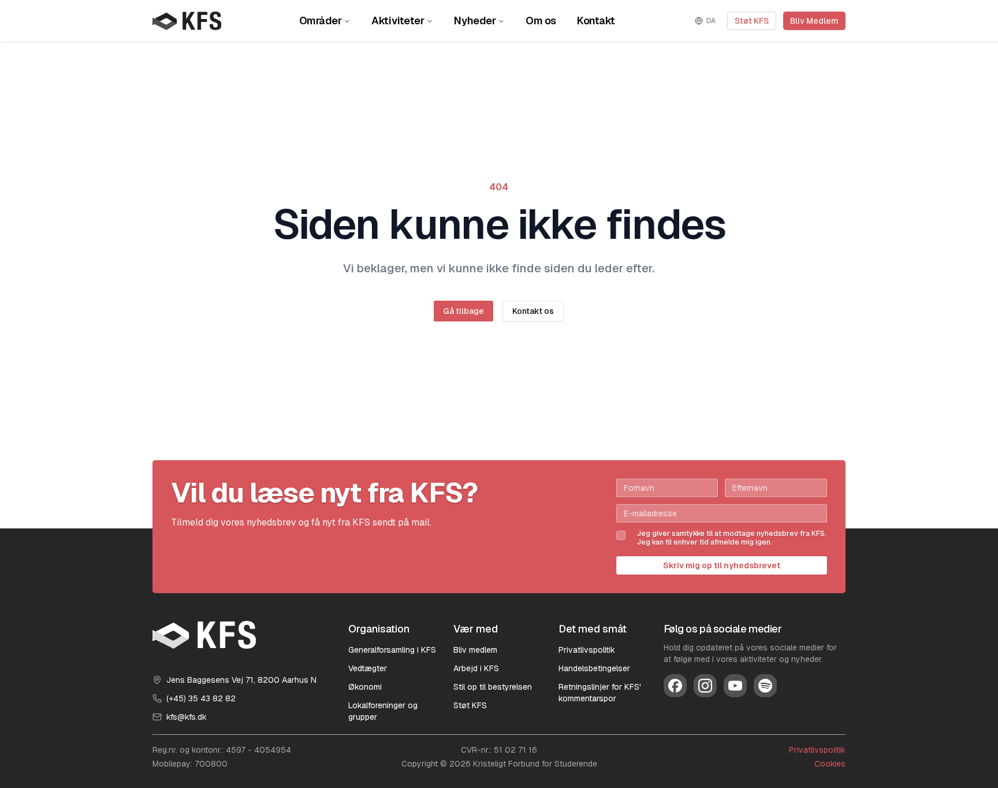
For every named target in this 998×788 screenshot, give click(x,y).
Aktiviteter (397, 20)
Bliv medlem (475, 650)
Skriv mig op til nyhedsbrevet (721, 565)
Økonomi (365, 687)
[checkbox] (620, 535)
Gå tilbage (463, 311)
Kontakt (596, 20)
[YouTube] (735, 685)
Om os (541, 20)
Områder (320, 20)
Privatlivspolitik (586, 650)
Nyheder (475, 20)
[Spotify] (765, 685)
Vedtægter (367, 668)
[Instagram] (705, 685)
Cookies (830, 764)
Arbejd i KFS (476, 668)
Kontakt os (533, 311)
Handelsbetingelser (594, 668)
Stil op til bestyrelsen (492, 687)
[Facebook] (675, 685)
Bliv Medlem (814, 21)
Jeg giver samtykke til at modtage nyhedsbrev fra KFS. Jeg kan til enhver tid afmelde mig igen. (731, 538)
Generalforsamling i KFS (392, 650)
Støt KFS (752, 21)
